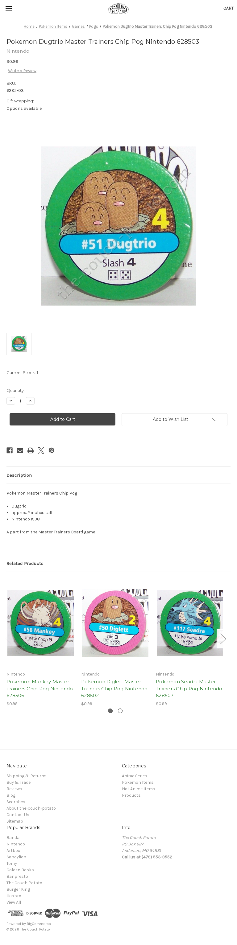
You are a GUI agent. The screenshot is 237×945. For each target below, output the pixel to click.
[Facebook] (9, 450)
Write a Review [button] (22, 70)
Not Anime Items (138, 788)
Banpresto (17, 876)
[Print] (30, 450)
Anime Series (134, 776)
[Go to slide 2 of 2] (120, 711)
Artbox (13, 850)
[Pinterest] (51, 450)
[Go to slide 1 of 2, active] (110, 711)
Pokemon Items (138, 782)
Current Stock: (22, 372)
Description (19, 475)
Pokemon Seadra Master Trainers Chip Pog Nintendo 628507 (189, 688)
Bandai (13, 837)
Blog (10, 795)
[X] (41, 450)
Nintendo (15, 844)
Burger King (18, 889)
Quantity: (15, 390)
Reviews (14, 788)
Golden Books (20, 870)
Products (131, 795)
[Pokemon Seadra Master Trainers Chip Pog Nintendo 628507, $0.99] (190, 623)
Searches (15, 801)
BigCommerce (39, 924)
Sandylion (16, 857)
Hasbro (13, 895)
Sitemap (14, 821)
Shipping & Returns (26, 776)
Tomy (11, 863)
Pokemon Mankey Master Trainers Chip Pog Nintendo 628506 (39, 688)
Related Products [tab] (25, 563)
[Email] (20, 450)
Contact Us (17, 814)
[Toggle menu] (8, 8)
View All (13, 902)
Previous (8, 638)
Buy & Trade (18, 782)
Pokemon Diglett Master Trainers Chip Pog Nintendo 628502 (114, 688)
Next (223, 638)
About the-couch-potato (31, 808)
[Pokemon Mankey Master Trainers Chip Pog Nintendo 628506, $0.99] (40, 623)
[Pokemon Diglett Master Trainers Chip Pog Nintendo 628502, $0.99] (115, 623)
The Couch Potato (24, 882)
